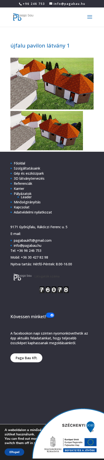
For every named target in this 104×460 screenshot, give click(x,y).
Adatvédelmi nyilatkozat (33, 212)
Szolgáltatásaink (27, 168)
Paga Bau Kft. (26, 358)
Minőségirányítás (27, 202)
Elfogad (14, 452)
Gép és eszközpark (29, 173)
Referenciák (23, 183)
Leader (26, 197)
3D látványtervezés (29, 178)
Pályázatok (22, 193)
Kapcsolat (22, 207)
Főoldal (19, 163)
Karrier (19, 188)
